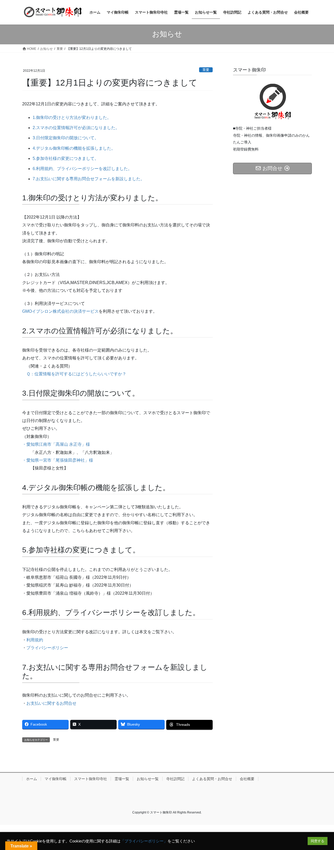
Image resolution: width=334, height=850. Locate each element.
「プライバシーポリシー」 (144, 841)
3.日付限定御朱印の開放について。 (66, 138)
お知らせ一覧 (148, 779)
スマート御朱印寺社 (90, 779)
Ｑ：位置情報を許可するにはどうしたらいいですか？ (76, 374)
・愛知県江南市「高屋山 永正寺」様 (56, 444)
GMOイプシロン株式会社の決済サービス (60, 311)
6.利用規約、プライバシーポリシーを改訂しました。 (82, 168)
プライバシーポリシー (47, 648)
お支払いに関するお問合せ (51, 703)
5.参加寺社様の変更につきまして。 (66, 158)
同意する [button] (317, 841)
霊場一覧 (122, 779)
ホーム (31, 779)
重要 (205, 70)
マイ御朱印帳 (56, 779)
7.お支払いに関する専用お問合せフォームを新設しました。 (89, 179)
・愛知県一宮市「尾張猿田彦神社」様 (57, 460)
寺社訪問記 (175, 779)
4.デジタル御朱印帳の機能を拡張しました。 (74, 148)
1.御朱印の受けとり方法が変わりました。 (72, 117)
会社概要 (247, 779)
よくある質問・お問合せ (212, 779)
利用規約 (34, 640)
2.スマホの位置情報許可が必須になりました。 (76, 127)
